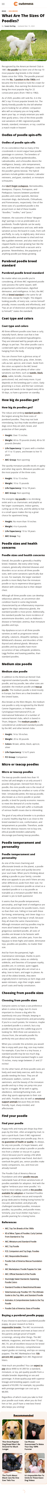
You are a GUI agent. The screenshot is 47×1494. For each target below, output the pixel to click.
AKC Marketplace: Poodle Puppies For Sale (23, 1269)
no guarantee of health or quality (17, 1141)
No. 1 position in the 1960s (23, 79)
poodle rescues (30, 1176)
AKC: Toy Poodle (12, 1246)
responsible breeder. (12, 1327)
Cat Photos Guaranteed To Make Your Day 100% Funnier (34, 1445)
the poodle (13, 69)
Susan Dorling (10, 26)
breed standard (16, 294)
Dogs (4, 11)
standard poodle (32, 412)
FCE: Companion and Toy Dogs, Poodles (22, 1251)
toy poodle (20, 499)
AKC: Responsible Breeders (16, 1256)
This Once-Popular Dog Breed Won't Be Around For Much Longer (11, 1445)
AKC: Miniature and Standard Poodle (20, 1241)
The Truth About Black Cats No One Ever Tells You (10, 1478)
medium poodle (29, 721)
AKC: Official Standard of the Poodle (20, 1274)
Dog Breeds (13, 11)
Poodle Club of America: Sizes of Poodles (22, 1308)
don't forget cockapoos (17, 186)
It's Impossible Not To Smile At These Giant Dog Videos (34, 1478)
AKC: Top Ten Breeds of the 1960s (19, 1228)
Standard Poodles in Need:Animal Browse (23, 1287)
